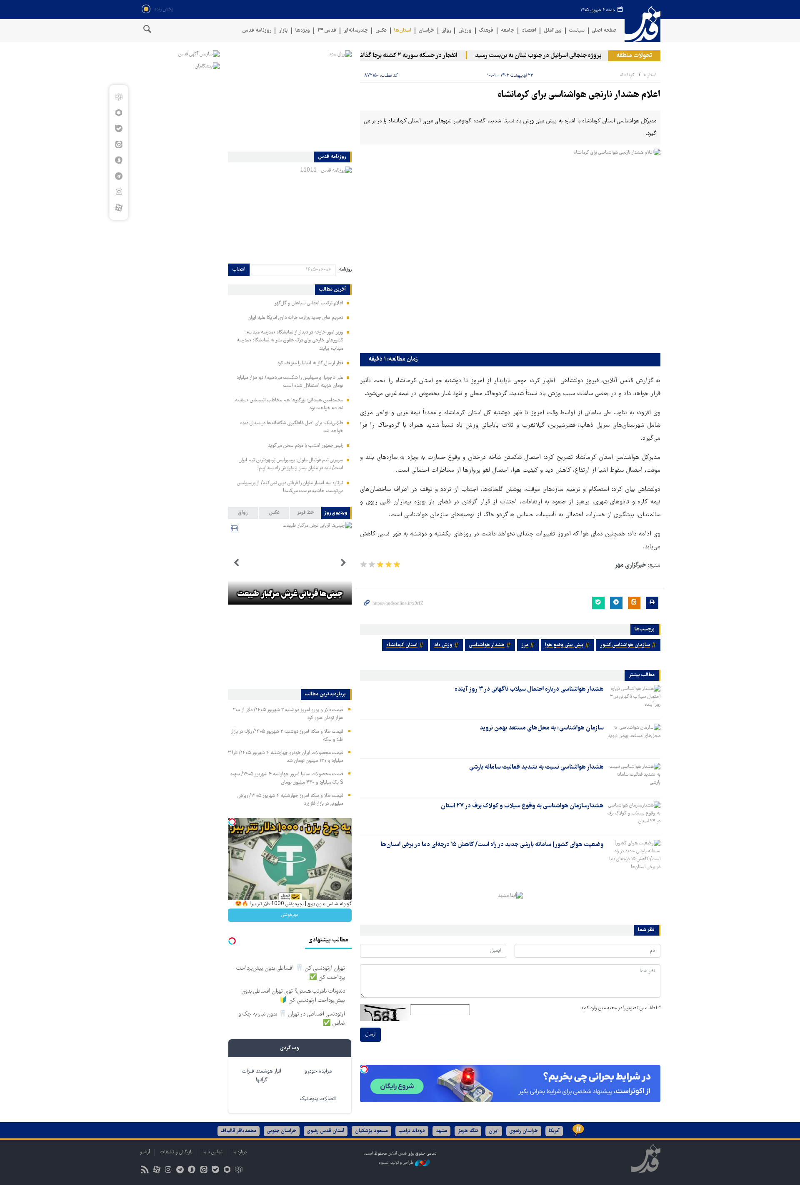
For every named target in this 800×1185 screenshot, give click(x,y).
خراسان (426, 30)
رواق (446, 30)
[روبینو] (118, 113)
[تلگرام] (118, 176)
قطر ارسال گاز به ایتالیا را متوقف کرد (310, 363)
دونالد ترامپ (412, 1131)
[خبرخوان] (145, 1170)
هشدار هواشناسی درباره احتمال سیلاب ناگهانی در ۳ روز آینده (529, 689)
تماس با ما (212, 1152)
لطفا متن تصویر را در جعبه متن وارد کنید (620, 1008)
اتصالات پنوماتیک (318, 1099)
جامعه (507, 30)
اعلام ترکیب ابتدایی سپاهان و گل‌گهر (308, 303)
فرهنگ (486, 30)
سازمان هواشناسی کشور (625, 645)
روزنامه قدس (256, 30)
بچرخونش (289, 915)
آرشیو (145, 1152)
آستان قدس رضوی (325, 1131)
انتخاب (238, 269)
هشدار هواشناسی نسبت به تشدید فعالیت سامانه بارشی (536, 767)
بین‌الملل (553, 30)
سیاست (577, 30)
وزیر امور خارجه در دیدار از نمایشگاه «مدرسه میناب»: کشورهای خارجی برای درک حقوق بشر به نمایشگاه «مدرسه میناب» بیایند (290, 340)
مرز (524, 645)
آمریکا (554, 1131)
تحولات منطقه (634, 55)
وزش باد (443, 645)
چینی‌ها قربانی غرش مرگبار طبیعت (289, 594)
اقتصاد (529, 30)
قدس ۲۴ (327, 30)
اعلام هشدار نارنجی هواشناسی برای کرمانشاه (579, 95)
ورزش (465, 30)
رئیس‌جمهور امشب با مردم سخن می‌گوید (305, 445)
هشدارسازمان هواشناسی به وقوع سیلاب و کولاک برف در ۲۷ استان (522, 806)
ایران (494, 1131)
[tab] (336, 513)
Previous (343, 563)
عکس (381, 30)
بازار (283, 30)
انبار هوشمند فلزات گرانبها (261, 1076)
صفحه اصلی (604, 30)
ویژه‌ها (302, 30)
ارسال (370, 1034)
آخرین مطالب (332, 290)
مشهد (441, 1131)
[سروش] (118, 160)
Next (236, 563)
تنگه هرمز (468, 1131)
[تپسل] (364, 1069)
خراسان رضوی (524, 1131)
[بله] (118, 128)
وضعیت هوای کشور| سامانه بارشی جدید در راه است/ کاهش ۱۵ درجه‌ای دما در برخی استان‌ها (492, 844)
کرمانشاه (627, 75)
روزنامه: (345, 269)
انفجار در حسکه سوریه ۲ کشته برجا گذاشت (424, 55)
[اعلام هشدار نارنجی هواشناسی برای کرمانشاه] (510, 249)
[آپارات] (118, 208)
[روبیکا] (118, 97)
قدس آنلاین (642, 24)
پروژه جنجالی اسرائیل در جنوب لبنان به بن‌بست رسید (557, 55)
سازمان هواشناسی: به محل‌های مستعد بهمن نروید (542, 728)
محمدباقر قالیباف (238, 1131)
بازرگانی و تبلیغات (176, 1152)
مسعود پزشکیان (371, 1131)
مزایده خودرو (318, 1071)
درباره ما (239, 1152)
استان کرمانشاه (402, 645)
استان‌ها (402, 30)
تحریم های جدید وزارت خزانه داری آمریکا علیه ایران (295, 317)
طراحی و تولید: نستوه (397, 1163)
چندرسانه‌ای (356, 30)
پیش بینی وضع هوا (564, 645)
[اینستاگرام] (118, 192)
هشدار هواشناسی (487, 645)
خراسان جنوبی (281, 1131)
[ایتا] (118, 144)
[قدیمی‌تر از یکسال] (633, 699)
